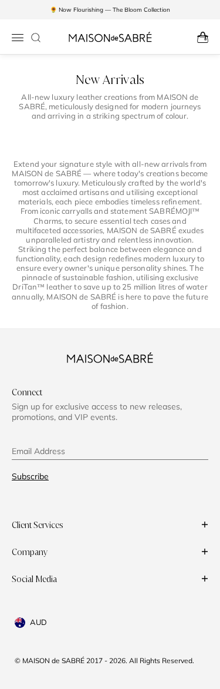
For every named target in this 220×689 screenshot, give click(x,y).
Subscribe (30, 476)
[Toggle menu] (17, 37)
